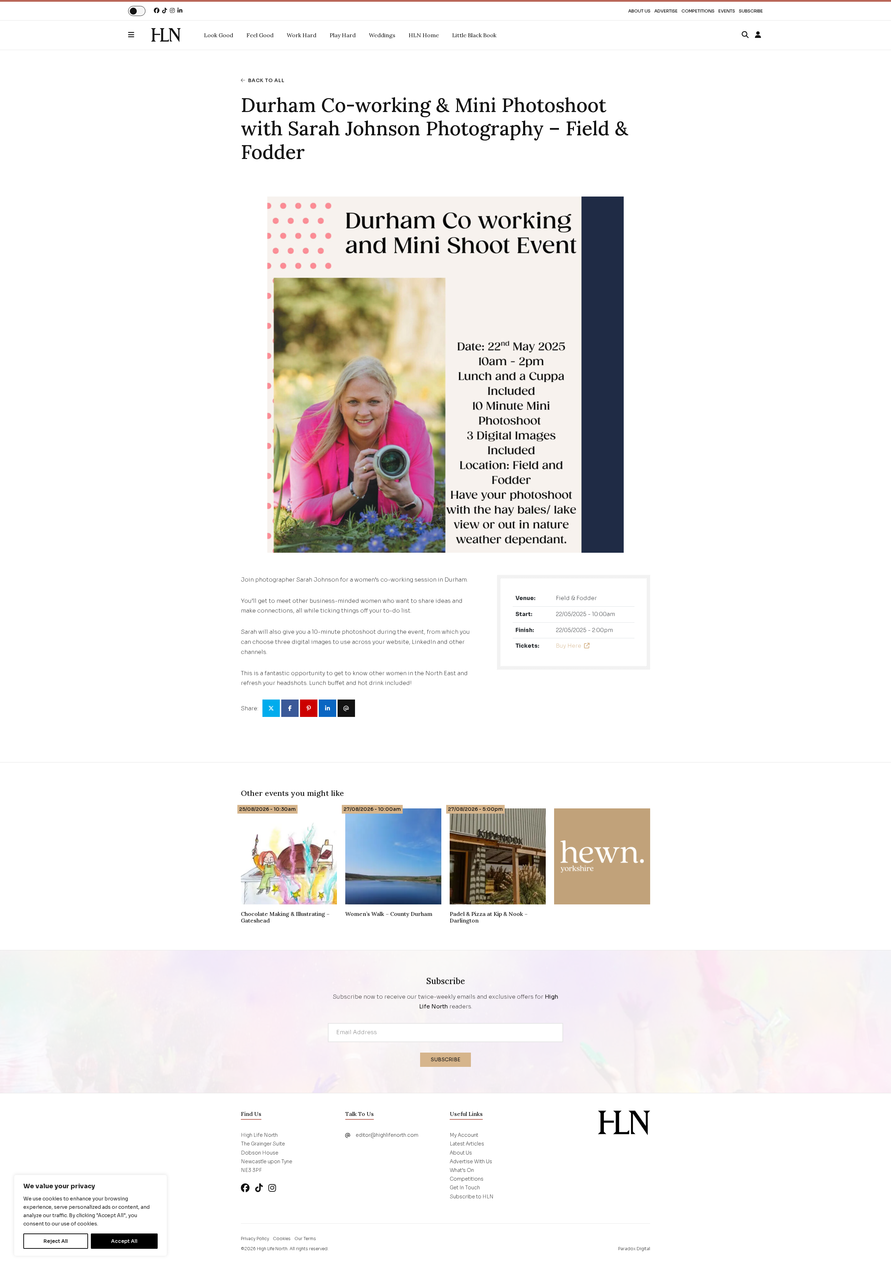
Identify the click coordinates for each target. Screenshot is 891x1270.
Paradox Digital (634, 1248)
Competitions (698, 11)
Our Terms (305, 1238)
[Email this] (346, 708)
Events (726, 11)
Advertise (666, 11)
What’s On (462, 1170)
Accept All (124, 1241)
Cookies (282, 1238)
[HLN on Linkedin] (180, 10)
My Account (464, 1135)
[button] (139, 35)
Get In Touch (465, 1187)
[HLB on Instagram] (272, 1188)
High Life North (272, 1248)
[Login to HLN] (758, 35)
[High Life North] (624, 1122)
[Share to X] (271, 708)
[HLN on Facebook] (156, 10)
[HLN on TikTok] (164, 10)
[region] (90, 1215)
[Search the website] (745, 35)
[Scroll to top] (874, 1253)
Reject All (56, 1241)
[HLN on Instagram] (172, 10)
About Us (639, 11)
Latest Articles (467, 1144)
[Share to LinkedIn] (327, 708)
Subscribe (751, 11)
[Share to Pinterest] (308, 708)
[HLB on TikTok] (259, 1188)
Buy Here (568, 645)
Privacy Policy (255, 1238)
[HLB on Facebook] (245, 1188)
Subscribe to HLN (472, 1196)
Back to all (266, 80)
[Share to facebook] (290, 708)
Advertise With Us (471, 1161)
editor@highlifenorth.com (387, 1135)
